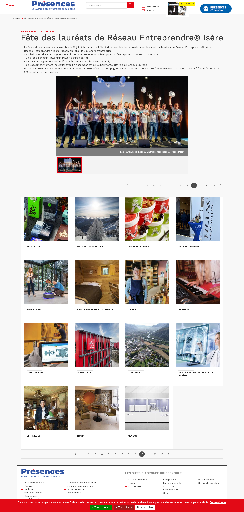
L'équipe (28, 486)
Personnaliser (145, 507)
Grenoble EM (170, 489)
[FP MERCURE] (46, 220)
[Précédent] (127, 185)
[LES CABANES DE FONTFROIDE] (97, 283)
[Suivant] (220, 185)
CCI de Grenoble (137, 479)
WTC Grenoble (206, 479)
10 (194, 185)
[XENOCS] (147, 409)
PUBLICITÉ (151, 11)
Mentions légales (33, 492)
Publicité (29, 489)
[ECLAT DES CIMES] (147, 220)
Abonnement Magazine (80, 486)
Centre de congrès (208, 483)
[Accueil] (53, 5)
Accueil (16, 18)
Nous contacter (76, 489)
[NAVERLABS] (46, 283)
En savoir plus (218, 502)
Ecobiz (132, 483)
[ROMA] (97, 409)
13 (214, 185)
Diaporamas (29, 31)
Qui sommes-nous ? (35, 482)
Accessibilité (74, 492)
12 (207, 185)
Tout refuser (125, 507)
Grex (165, 493)
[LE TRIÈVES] (46, 409)
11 (201, 185)
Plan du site (30, 496)
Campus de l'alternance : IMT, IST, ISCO (173, 483)
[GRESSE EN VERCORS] (97, 220)
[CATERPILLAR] (46, 346)
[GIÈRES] (147, 283)
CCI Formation (136, 486)
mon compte (153, 6)
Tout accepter (102, 507)
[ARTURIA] (198, 283)
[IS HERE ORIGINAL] (198, 220)
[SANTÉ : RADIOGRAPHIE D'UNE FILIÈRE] (198, 346)
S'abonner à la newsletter (81, 482)
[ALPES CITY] (97, 346)
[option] (122, 116)
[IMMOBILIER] (147, 346)
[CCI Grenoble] (216, 8)
